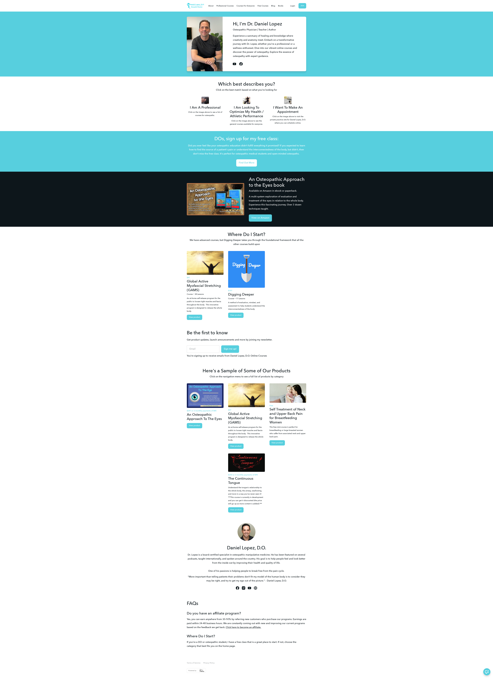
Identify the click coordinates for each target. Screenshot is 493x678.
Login (292, 6)
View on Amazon (260, 218)
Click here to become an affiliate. (243, 627)
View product (194, 317)
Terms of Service (193, 663)
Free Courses (263, 6)
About (211, 6)
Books (280, 6)
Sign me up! (230, 349)
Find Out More (246, 163)
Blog (273, 6)
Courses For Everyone (245, 6)
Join (302, 6)
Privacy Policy (209, 663)
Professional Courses (225, 6)
